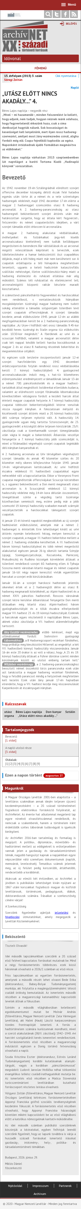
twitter (57, 14)
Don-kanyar (53, 712)
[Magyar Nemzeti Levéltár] (13, 18)
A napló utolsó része (18, 750)
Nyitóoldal (15, 1186)
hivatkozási (12, 917)
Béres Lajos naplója (29, 712)
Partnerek (65, 1186)
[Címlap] (25, 49)
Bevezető (11, 738)
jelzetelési (61, 912)
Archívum (40, 1194)
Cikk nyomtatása (65, 76)
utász (8, 712)
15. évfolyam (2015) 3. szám (23, 76)
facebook (65, 14)
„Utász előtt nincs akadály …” (38, 716)
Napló (75, 87)
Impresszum (40, 1186)
